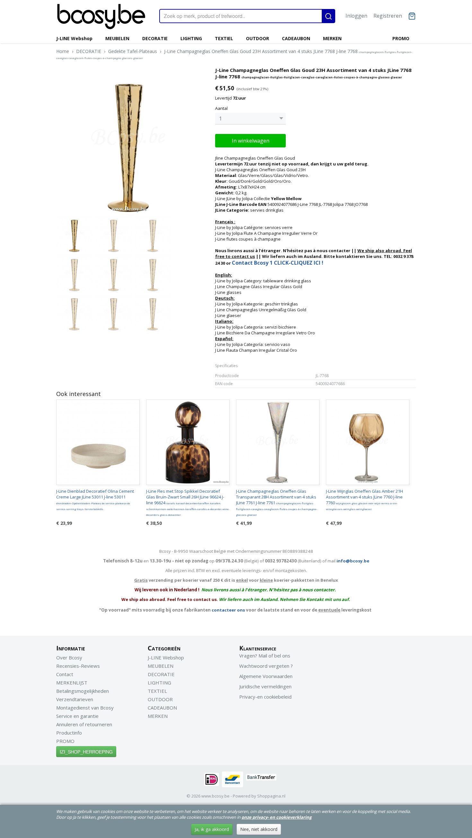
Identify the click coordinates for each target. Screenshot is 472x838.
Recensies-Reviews (78, 666)
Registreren (387, 15)
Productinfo (69, 732)
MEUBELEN (117, 38)
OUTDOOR (257, 38)
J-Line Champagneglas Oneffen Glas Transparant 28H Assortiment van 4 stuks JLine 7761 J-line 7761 (276, 502)
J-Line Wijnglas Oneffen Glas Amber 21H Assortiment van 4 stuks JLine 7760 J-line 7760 (364, 499)
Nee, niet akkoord (258, 829)
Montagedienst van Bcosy (85, 707)
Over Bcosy (69, 657)
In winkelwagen (250, 140)
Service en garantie (77, 716)
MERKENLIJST (71, 682)
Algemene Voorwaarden (266, 676)
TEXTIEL (224, 38)
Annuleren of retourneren (84, 724)
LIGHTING (191, 38)
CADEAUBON (296, 38)
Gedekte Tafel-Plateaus (132, 51)
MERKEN (332, 38)
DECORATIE (155, 38)
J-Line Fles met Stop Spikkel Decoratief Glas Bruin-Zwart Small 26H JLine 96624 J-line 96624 (188, 502)
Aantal (221, 108)
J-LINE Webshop (74, 38)
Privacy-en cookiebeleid (265, 696)
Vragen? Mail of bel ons (264, 655)
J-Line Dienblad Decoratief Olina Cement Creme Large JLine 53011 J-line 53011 (95, 499)
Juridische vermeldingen (265, 686)
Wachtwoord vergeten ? (266, 666)
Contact (64, 674)
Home (62, 51)
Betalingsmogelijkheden (82, 691)
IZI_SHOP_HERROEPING (86, 751)
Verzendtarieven (74, 699)
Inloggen (356, 15)
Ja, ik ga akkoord (212, 829)
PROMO (400, 38)
